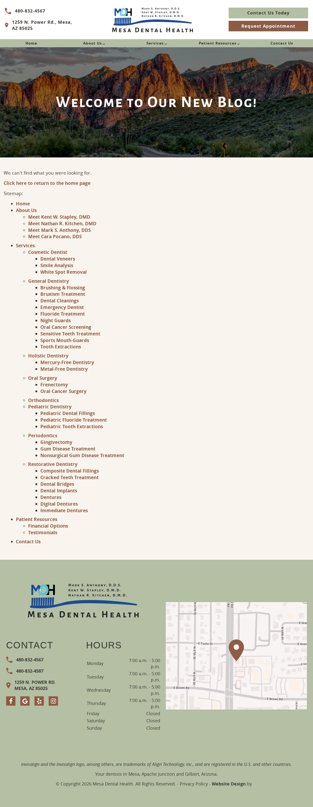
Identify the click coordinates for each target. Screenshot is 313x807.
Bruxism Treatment (62, 294)
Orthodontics (43, 400)
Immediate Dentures (64, 510)
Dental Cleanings (59, 300)
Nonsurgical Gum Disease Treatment (82, 455)
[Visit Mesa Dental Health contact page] (236, 656)
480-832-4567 (30, 11)
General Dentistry (48, 281)
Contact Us (281, 43)
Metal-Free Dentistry (64, 369)
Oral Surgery (42, 378)
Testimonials (42, 532)
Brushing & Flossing (62, 287)
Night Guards (55, 320)
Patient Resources (217, 43)
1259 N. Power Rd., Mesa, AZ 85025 (42, 25)
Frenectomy (54, 384)
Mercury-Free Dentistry (67, 362)
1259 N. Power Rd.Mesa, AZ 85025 (35, 685)
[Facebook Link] (10, 701)
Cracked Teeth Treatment (69, 477)
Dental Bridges (57, 484)
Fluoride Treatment (62, 313)
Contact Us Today (268, 13)
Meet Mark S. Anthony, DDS (59, 230)
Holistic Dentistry (48, 355)
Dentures (50, 497)
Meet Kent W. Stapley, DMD (59, 217)
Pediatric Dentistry (50, 406)
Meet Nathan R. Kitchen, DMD (62, 223)
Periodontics (42, 435)
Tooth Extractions (60, 346)
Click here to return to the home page (47, 183)
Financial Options (48, 525)
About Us (92, 43)
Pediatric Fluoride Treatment (73, 419)
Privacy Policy (194, 784)
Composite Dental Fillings (69, 470)
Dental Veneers (57, 258)
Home (31, 43)
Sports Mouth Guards (64, 340)
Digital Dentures (59, 503)
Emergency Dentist (62, 307)
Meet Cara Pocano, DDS (55, 236)
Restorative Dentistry (53, 464)
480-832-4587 (30, 671)
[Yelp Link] (39, 701)
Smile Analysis (56, 265)
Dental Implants (58, 490)
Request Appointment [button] (268, 26)
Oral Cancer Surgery (63, 391)
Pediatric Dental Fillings (67, 413)
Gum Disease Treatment (67, 448)
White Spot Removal (63, 272)
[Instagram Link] (53, 701)
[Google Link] (25, 701)
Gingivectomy (56, 442)
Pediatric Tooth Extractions (71, 426)
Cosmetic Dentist (47, 252)
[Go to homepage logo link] (83, 600)
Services (155, 43)
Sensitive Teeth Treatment (70, 333)
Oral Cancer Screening (65, 327)
